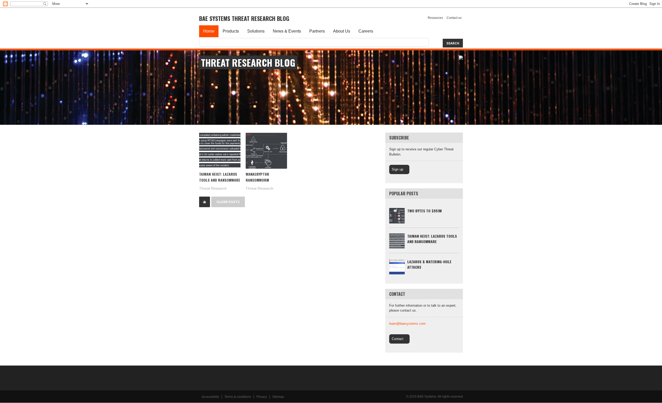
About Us (341, 31)
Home (208, 31)
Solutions (256, 31)
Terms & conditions (237, 397)
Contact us (454, 18)
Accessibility (210, 397)
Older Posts (228, 201)
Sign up (397, 169)
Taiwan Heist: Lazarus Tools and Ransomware (432, 238)
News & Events (287, 31)
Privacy (262, 397)
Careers (365, 31)
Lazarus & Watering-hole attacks (429, 264)
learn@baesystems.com (407, 324)
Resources (435, 18)
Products (231, 31)
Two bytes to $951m (424, 210)
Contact (397, 339)
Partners (317, 31)
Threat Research (213, 188)
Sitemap (278, 397)
